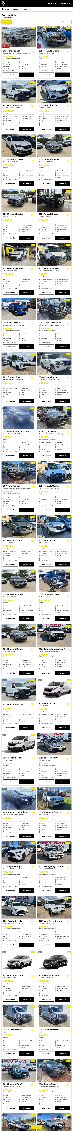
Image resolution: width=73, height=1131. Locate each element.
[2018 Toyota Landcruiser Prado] (19, 798)
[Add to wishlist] (33, 51)
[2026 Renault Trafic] (54, 689)
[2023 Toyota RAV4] (54, 1070)
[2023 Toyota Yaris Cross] (54, 798)
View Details (10, 75)
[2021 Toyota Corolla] (19, 907)
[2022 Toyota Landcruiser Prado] (54, 635)
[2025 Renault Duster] (19, 200)
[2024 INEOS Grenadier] (54, 309)
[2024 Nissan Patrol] (54, 363)
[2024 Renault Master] (19, 91)
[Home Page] (3, 3)
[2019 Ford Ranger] (19, 472)
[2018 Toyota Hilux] (54, 417)
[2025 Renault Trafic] (19, 526)
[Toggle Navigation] (70, 9)
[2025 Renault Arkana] (54, 37)
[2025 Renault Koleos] (54, 145)
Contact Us (27, 75)
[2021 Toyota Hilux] (19, 363)
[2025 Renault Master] (54, 254)
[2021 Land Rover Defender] (54, 907)
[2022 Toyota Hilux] (19, 309)
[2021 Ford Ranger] (19, 37)
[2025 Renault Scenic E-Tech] (19, 417)
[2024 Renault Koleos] (19, 581)
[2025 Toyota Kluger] (19, 852)
